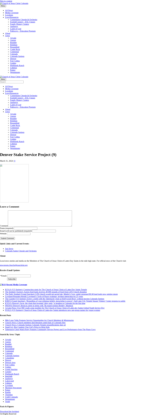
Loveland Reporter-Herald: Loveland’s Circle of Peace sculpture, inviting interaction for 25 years (44, 296)
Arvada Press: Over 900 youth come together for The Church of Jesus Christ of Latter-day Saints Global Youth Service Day (55, 308)
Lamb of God (15, 29)
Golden (13, 63)
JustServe (14, 26)
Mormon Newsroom (13, 388)
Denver (13, 59)
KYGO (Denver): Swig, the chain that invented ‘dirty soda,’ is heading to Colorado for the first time (45, 303)
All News (9, 10)
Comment (4, 226)
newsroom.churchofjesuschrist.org (14, 265)
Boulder (13, 42)
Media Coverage (11, 13)
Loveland (9, 385)
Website (3, 233)
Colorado (14, 54)
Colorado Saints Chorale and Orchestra (21, 251)
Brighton (13, 45)
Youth (7, 401)
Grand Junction (11, 369)
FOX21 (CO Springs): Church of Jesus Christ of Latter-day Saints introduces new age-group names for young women (52, 310)
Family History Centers (19, 24)
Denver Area (10, 362)
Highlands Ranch (17, 65)
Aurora (13, 40)
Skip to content (6, 1)
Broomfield (14, 47)
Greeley (8, 372)
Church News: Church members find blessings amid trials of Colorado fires (35, 323)
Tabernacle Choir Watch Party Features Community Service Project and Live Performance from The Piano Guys (50, 329)
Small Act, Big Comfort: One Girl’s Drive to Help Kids (27, 327)
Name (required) (6, 228)
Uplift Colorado (11, 397)
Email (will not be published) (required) (16, 231)
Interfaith (8, 376)
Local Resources (11, 17)
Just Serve (9, 249)
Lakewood (9, 381)
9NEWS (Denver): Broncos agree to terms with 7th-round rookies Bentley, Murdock (39, 306)
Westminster (15, 72)
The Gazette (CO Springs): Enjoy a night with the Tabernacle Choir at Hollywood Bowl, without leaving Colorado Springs (54, 299)
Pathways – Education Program (23, 31)
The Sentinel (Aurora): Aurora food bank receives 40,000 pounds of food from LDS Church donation (46, 292)
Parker (12, 70)
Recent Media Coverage (16, 285)
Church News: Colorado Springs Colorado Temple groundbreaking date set (35, 325)
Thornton (9, 395)
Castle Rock (15, 49)
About (7, 33)
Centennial (14, 52)
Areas (7, 36)
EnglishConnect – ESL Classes (22, 22)
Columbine (9, 358)
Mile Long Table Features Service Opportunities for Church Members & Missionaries (39, 320)
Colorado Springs (17, 56)
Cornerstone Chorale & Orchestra (23, 19)
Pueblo (8, 392)
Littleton (13, 68)
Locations (9, 15)
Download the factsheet (9, 411)
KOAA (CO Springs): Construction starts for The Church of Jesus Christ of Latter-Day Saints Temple (46, 289)
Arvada (13, 38)
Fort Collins (15, 61)
